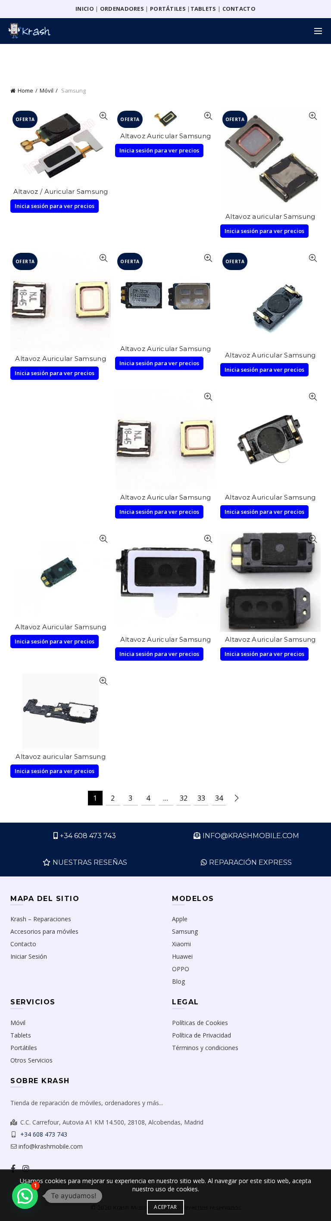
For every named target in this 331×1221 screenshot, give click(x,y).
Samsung (185, 931)
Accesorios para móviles (44, 931)
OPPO (180, 969)
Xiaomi (181, 944)
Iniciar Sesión (28, 956)
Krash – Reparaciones (40, 919)
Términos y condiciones (205, 1048)
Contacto (23, 944)
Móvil (46, 90)
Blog (178, 981)
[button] (25, 1196)
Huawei (182, 956)
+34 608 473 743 (88, 836)
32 (183, 798)
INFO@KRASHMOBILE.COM (251, 836)
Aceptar (165, 1207)
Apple (179, 919)
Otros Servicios (31, 1060)
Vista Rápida (103, 116)
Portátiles (23, 1048)
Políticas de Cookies (200, 1023)
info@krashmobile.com (51, 1146)
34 (219, 798)
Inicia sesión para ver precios (54, 206)
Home (25, 90)
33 (201, 798)
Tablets (20, 1035)
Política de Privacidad (201, 1035)
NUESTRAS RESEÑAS (90, 862)
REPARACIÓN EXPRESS (250, 862)
